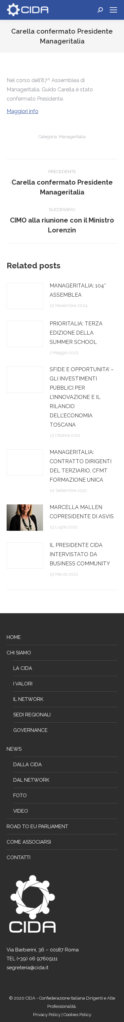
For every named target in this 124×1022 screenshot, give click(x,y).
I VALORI (22, 684)
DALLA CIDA (27, 764)
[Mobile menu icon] (113, 10)
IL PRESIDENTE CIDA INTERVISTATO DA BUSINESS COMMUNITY (80, 554)
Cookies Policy (77, 1014)
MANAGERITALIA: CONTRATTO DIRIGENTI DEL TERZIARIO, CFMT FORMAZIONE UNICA (80, 466)
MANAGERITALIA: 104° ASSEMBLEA (77, 290)
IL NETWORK (28, 699)
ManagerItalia (72, 136)
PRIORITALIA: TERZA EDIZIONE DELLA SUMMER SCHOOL (76, 332)
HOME (14, 637)
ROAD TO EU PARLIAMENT (37, 826)
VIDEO (20, 811)
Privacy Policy (47, 1014)
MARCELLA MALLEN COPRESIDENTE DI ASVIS (82, 512)
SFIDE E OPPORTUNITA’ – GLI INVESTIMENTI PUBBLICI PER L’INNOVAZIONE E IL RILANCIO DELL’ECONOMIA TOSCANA (82, 397)
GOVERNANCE (30, 730)
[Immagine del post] (25, 296)
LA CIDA (22, 668)
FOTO (20, 795)
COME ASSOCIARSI (29, 842)
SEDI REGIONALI (32, 715)
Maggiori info (22, 111)
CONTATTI (18, 857)
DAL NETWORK (31, 780)
